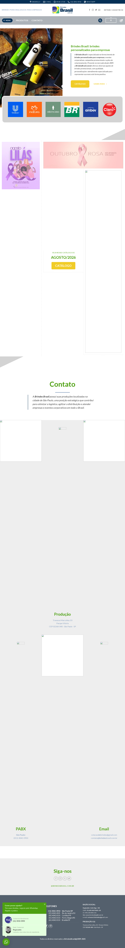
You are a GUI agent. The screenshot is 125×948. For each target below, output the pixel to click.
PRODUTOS (22, 20)
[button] (113, 10)
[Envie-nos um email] (99, 10)
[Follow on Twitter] (96, 10)
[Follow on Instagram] (93, 10)
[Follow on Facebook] (90, 10)
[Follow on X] (65, 878)
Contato (36, 20)
